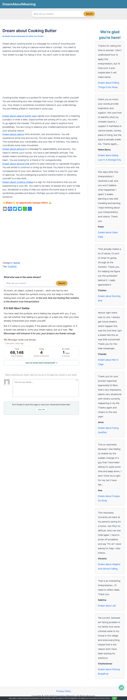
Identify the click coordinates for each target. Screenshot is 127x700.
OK (114, 698)
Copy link (41, 409)
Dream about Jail (107, 605)
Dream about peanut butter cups (19, 116)
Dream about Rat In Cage (108, 362)
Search (89, 14)
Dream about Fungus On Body (109, 498)
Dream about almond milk (15, 163)
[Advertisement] (41, 77)
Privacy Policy (63, 691)
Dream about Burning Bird (109, 298)
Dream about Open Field (108, 234)
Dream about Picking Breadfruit (109, 671)
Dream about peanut (13, 134)
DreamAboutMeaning (19, 4)
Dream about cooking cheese (17, 182)
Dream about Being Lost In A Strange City (109, 157)
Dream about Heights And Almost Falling (109, 566)
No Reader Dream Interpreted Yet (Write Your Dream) (23, 36)
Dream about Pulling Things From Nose (108, 84)
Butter (17, 262)
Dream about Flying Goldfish (108, 430)
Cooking (12, 266)
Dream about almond (13, 149)
